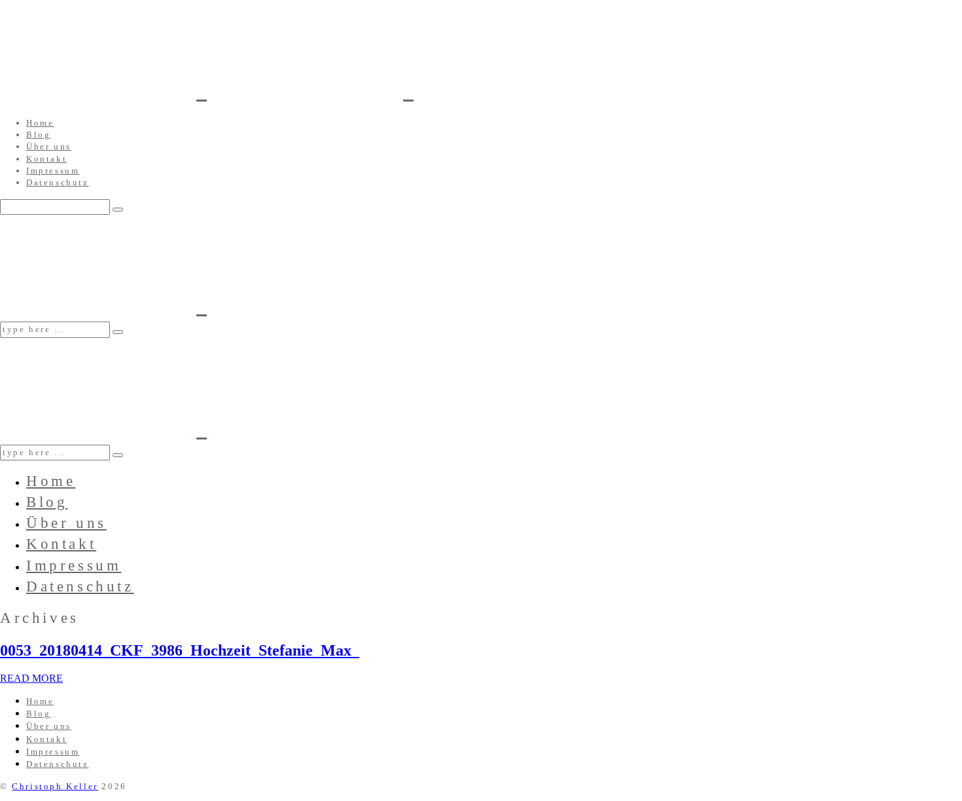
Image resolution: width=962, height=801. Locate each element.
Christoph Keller (55, 786)
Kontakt (46, 159)
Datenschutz (57, 182)
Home (40, 123)
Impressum (52, 171)
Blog (38, 135)
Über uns (48, 146)
